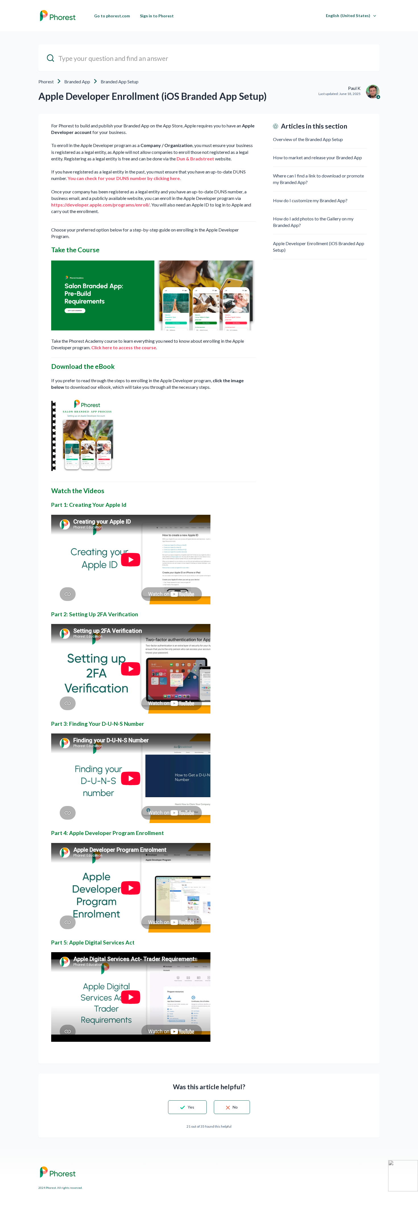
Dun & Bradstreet (195, 158)
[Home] (57, 16)
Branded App (77, 81)
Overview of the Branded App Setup (308, 139)
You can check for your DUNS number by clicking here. (124, 178)
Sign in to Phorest (157, 15)
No (235, 1107)
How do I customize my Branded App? (310, 200)
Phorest (46, 81)
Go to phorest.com (112, 15)
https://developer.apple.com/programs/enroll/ (100, 204)
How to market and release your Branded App (317, 157)
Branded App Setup (119, 81)
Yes (191, 1107)
